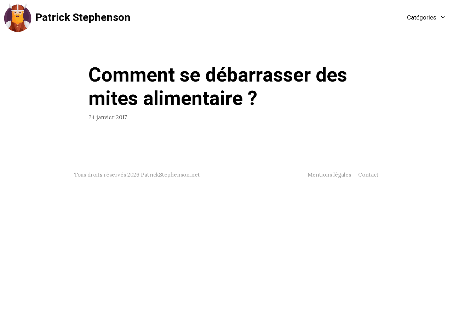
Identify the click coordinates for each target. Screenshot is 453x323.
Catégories (421, 17)
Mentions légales (329, 174)
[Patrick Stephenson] (18, 17)
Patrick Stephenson (83, 18)
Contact (368, 174)
